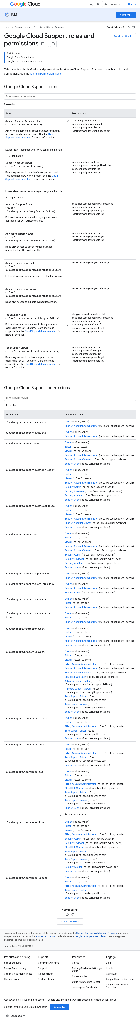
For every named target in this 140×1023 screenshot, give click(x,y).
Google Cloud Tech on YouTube (117, 986)
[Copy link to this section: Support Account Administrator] (44, 121)
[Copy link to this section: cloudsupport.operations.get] (48, 628)
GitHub (75, 962)
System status (46, 979)
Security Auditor (73, 495)
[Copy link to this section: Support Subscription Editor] (40, 263)
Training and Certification (85, 987)
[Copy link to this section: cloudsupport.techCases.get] (46, 771)
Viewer (68, 451)
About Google (11, 999)
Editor (68, 446)
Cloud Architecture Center (86, 982)
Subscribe (59, 1006)
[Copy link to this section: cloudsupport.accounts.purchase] (8, 577)
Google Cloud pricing (15, 968)
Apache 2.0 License (45, 936)
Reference (60, 27)
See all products (12, 962)
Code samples (79, 976)
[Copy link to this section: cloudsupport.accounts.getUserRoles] (8, 510)
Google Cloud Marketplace (18, 973)
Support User (72, 463)
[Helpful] (128, 27)
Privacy (26, 999)
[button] (101, 120)
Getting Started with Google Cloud (87, 969)
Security (38, 27)
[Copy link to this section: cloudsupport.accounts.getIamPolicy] (8, 474)
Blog (108, 962)
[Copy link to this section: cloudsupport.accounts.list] (46, 534)
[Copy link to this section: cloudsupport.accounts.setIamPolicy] (8, 588)
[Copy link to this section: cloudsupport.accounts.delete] (49, 432)
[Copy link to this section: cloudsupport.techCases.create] (50, 718)
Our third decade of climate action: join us (94, 999)
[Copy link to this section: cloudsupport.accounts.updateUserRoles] (16, 617)
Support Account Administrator (82, 425)
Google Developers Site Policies (90, 936)
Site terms (38, 999)
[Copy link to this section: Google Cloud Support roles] (60, 87)
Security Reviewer (74, 491)
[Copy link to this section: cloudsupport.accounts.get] (45, 443)
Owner (68, 421)
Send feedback (123, 36)
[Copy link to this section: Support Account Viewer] (36, 162)
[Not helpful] (133, 27)
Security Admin (73, 487)
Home (7, 27)
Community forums (48, 962)
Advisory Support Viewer (78, 688)
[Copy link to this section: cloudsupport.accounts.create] (49, 422)
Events (109, 968)
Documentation (22, 27)
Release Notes (46, 973)
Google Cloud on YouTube (120, 979)
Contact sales (11, 979)
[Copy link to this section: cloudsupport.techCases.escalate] (8, 748)
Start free (126, 14)
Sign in (132, 4)
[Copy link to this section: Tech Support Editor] (31, 315)
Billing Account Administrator (80, 664)
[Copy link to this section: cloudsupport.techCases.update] (50, 878)
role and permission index (45, 73)
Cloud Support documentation (41, 331)
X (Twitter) (112, 973)
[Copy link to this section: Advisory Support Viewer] (37, 233)
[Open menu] (5, 4)
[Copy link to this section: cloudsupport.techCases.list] (47, 822)
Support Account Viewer (78, 459)
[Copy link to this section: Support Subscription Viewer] (41, 289)
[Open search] (91, 4)
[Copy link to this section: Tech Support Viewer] (32, 347)
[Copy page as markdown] (53, 44)
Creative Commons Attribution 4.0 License (96, 933)
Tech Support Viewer (76, 704)
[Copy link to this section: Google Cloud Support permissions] (73, 388)
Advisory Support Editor (77, 681)
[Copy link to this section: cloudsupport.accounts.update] (49, 599)
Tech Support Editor (75, 696)
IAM (14, 14)
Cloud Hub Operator (75, 676)
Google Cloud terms (58, 999)
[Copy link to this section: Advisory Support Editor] (36, 204)
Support (42, 968)
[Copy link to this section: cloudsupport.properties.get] (48, 652)
